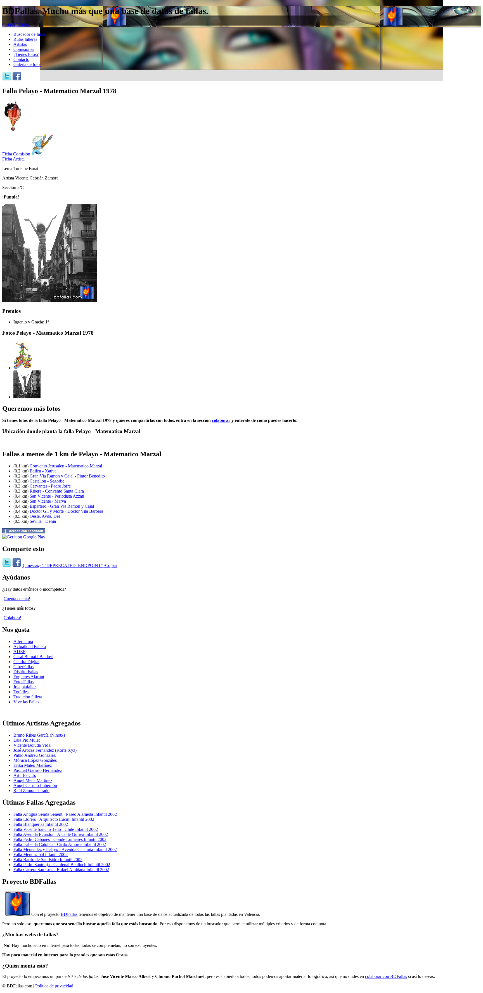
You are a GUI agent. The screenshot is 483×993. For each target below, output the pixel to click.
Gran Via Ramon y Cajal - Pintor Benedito (67, 476)
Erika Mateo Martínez (32, 765)
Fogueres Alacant (28, 676)
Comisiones (23, 49)
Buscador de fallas (29, 34)
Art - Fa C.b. (24, 775)
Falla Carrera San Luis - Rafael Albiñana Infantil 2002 (61, 869)
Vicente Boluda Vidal (32, 745)
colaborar (221, 420)
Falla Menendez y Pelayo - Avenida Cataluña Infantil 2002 (65, 849)
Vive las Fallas (26, 701)
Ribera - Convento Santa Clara (57, 491)
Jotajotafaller (24, 686)
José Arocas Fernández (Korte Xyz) (45, 750)
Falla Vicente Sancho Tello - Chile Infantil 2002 (55, 829)
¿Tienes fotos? (26, 54)
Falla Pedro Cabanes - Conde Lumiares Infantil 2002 (59, 839)
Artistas (20, 44)
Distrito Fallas (25, 671)
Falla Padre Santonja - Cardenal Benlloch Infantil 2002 (61, 864)
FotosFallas (23, 681)
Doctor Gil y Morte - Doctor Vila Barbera (66, 511)
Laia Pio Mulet (26, 740)
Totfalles (21, 691)
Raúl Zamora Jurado (31, 790)
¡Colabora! (11, 617)
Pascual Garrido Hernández (37, 770)
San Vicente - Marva (48, 501)
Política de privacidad (54, 985)
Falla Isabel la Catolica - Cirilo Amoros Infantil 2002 (59, 844)
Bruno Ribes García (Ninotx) (39, 735)
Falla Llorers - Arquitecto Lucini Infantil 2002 (53, 819)
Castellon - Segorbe (47, 481)
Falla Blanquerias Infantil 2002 (40, 824)
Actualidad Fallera (29, 646)
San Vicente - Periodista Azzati (57, 496)
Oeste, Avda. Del (45, 516)
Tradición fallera (27, 696)
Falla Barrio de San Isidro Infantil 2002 (47, 859)
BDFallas (69, 914)
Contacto (21, 59)
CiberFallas (23, 666)
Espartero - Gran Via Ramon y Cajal (62, 506)
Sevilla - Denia (43, 521)
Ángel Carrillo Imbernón (35, 785)
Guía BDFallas (15, 24)
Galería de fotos (27, 64)
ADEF (19, 651)
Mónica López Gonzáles (35, 760)
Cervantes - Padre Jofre (50, 486)
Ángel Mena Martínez (32, 780)
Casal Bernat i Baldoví (33, 656)
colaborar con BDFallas (386, 976)
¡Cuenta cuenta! (16, 598)
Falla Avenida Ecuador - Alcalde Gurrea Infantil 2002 (60, 834)
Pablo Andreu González (34, 755)
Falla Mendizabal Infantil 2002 (40, 854)
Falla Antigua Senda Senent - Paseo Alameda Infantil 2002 (65, 814)
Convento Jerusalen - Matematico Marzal (66, 466)
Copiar (111, 565)
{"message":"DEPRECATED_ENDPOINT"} (63, 565)
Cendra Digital (26, 661)
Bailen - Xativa (43, 471)
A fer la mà (23, 641)
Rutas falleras (25, 39)
